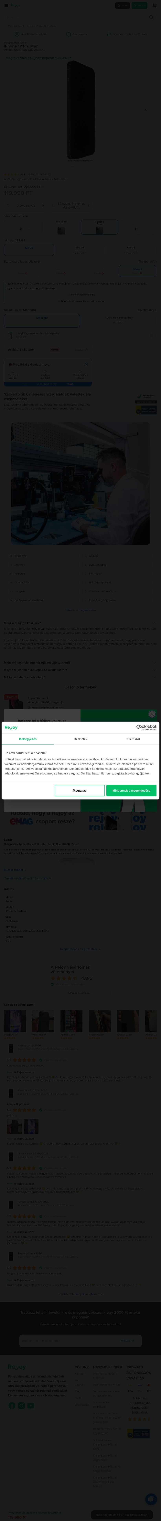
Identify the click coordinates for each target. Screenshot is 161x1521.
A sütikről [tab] (133, 739)
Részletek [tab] (80, 739)
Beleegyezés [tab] (28, 739)
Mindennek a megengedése (131, 790)
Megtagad (80, 790)
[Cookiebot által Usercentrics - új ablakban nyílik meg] (139, 728)
